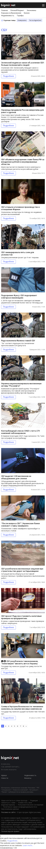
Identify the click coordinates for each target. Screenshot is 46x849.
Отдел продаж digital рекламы (29, 812)
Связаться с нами (8, 802)
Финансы (27, 778)
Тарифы (20, 15)
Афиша (4, 775)
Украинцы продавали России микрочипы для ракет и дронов (22, 111)
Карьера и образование (11, 13)
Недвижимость (7, 15)
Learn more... (28, 845)
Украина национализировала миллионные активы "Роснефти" (21, 384)
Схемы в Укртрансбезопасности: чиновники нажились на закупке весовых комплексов (22, 707)
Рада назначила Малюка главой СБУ (18, 340)
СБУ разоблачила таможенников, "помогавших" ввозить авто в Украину (19, 662)
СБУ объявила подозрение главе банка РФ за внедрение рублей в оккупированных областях (22, 162)
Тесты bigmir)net (35, 20)
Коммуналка (22, 20)
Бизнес (27, 13)
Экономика (31, 10)
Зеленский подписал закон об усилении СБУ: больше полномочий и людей (22, 63)
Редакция (34, 800)
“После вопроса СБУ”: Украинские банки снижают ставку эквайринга (20, 524)
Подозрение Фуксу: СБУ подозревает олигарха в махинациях (19, 296)
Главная (4, 10)
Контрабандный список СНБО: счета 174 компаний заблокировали (20, 431)
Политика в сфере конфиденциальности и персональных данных (19, 808)
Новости (4, 778)
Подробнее (8, 76)
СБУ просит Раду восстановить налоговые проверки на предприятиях (21, 617)
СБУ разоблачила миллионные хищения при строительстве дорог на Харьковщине (22, 569)
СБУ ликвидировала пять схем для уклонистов (17, 253)
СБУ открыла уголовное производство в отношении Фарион (20, 208)
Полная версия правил (10, 831)
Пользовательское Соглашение (30, 805)
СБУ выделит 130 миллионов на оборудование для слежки (16, 477)
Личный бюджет (17, 10)
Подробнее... (12, 840)
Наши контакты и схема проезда (14, 800)
